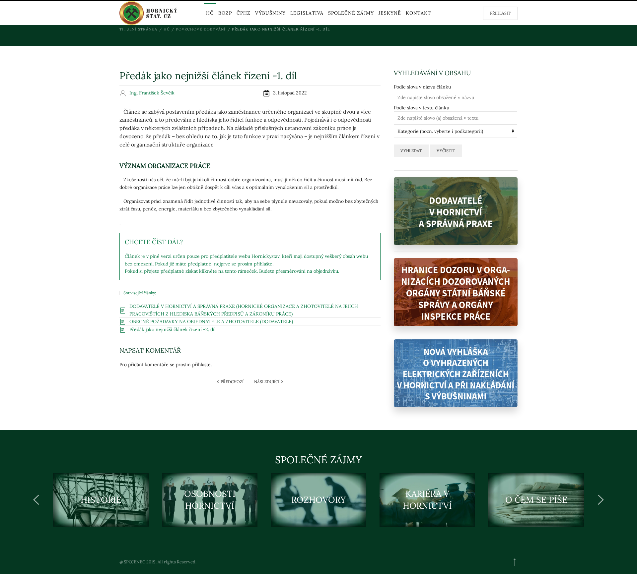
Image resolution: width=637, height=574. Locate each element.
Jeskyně (390, 13)
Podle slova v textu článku (421, 108)
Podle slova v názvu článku (422, 87)
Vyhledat (411, 150)
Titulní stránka (138, 29)
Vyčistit (446, 150)
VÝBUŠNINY (270, 13)
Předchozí (232, 381)
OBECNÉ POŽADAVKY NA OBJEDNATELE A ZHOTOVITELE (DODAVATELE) (211, 321)
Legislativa (306, 13)
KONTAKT (418, 13)
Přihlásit (500, 13)
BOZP (225, 13)
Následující (267, 381)
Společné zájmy (351, 13)
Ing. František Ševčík (152, 93)
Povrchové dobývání (201, 29)
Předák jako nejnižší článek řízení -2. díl (172, 329)
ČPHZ (243, 13)
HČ (210, 13)
